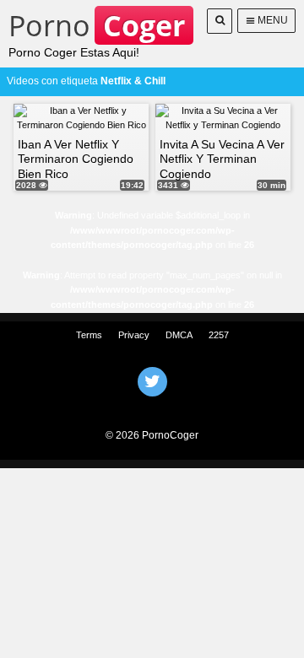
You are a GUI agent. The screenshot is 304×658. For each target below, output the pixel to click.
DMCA (179, 335)
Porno (96, 25)
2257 (219, 335)
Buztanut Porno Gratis (152, 403)
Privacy (133, 335)
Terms (89, 335)
